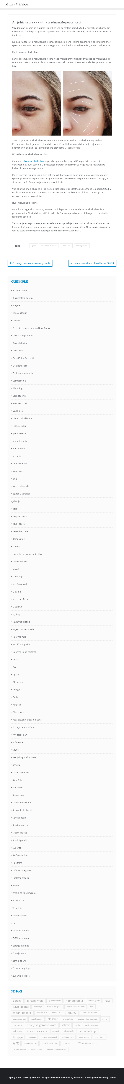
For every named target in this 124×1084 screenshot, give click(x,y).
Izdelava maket (20, 463)
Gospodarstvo (19, 395)
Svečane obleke (20, 855)
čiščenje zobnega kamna (87, 1043)
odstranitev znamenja (90, 1013)
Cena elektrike (20, 312)
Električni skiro (20, 365)
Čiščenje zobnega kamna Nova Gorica (32, 328)
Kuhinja (16, 546)
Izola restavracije (21, 486)
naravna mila (42, 1013)
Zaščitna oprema (21, 938)
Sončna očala (19, 817)
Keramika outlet (21, 531)
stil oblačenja (88, 1031)
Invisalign (17, 456)
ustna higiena (84, 1037)
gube (34, 245)
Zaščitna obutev (21, 930)
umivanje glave (68, 1037)
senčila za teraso (91, 1025)
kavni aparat (21, 1007)
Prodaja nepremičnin (23, 727)
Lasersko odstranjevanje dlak (27, 554)
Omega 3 (17, 689)
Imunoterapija (20, 441)
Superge (17, 847)
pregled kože (68, 1019)
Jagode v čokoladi (21, 493)
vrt (16, 1043)
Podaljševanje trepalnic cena (27, 719)
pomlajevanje (81, 245)
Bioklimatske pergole (23, 297)
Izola (15, 478)
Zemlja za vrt (19, 960)
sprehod (55, 1031)
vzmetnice (30, 1043)
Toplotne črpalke (21, 877)
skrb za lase (17, 1031)
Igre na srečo (19, 433)
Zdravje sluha (19, 953)
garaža (17, 1000)
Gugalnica (18, 410)
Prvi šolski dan (20, 734)
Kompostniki (19, 538)
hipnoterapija (74, 1000)
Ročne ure (18, 742)
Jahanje (16, 501)
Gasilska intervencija (23, 373)
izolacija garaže (94, 1001)
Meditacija (18, 576)
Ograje (16, 674)
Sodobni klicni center (23, 810)
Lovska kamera (20, 561)
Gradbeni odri (20, 403)
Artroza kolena (20, 290)
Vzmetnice (18, 908)
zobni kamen (68, 1043)
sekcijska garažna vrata (41, 1025)
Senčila (16, 764)
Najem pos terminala (23, 629)
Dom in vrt (18, 350)
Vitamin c (17, 885)
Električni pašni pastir (24, 358)
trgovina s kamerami (49, 1037)
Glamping (17, 388)
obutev (72, 1013)
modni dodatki (22, 1013)
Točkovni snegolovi (22, 870)
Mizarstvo (17, 606)
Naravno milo (19, 636)
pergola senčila (36, 1019)
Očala (15, 667)
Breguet (17, 305)
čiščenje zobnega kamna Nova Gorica (27, 1049)
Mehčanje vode (20, 584)
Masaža (16, 569)
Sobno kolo (18, 795)
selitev (65, 1025)
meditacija (38, 1007)
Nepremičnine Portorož (24, 651)
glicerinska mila (55, 1001)
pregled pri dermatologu (87, 1019)
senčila (77, 1025)
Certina (16, 320)
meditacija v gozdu (54, 1007)
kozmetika (66, 245)
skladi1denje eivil (21, 772)
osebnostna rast (19, 1019)
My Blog (17, 614)
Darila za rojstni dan (23, 335)
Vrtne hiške (18, 900)
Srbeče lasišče (20, 832)
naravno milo (57, 1013)
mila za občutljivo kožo (76, 1007)
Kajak (15, 508)
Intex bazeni (19, 448)
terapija (18, 1037)
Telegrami (18, 862)
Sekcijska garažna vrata (24, 757)
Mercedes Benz (20, 599)
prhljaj (104, 1019)
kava (108, 1000)
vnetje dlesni (99, 1037)
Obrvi (15, 659)
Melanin (17, 591)
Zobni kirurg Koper (22, 968)
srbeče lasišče (69, 1031)
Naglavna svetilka (21, 621)
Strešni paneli (20, 840)
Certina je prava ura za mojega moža (31, 263)
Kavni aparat (19, 523)
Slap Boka (17, 780)
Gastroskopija (19, 380)
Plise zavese (19, 712)
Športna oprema (21, 825)
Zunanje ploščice (21, 975)
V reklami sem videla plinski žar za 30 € (91, 263)
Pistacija (17, 704)
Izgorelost (17, 471)
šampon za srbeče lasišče (56, 1049)
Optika (16, 697)
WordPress (79, 1077)
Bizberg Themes (108, 1077)
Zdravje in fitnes (21, 945)
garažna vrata (35, 1000)
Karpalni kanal (20, 516)
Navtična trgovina (21, 644)
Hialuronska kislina (22, 418)
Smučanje (18, 787)
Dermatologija (20, 343)
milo (91, 1007)
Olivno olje (18, 682)
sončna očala (37, 1031)
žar (14, 923)
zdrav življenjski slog (50, 1043)
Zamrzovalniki (20, 915)
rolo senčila (17, 1025)
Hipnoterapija (19, 425)
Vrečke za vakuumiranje (25, 892)
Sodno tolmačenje (22, 802)
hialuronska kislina (34, 160)
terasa (32, 1037)
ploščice (52, 1019)
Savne (16, 749)
